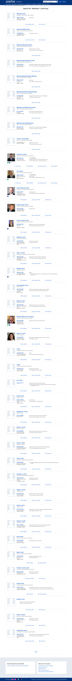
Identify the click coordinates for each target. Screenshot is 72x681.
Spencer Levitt (21, 521)
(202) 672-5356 (20, 17)
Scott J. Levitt (21, 443)
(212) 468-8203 (20, 337)
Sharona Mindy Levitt (23, 29)
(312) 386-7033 (20, 556)
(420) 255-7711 (20, 383)
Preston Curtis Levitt (23, 568)
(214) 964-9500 (20, 289)
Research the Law (21, 4)
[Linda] (11, 352)
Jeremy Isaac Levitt (22, 205)
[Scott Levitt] (11, 461)
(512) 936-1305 (20, 48)
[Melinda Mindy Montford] (11, 48)
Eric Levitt (20, 171)
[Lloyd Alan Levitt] (11, 633)
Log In (60, 1)
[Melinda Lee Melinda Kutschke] (11, 110)
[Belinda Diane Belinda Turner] (11, 64)
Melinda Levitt (21, 13)
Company (43, 679)
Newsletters (39, 4)
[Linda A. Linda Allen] (11, 142)
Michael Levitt (21, 237)
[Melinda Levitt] (11, 17)
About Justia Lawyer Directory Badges (45, 665)
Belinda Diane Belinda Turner (26, 60)
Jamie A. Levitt (21, 333)
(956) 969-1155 (20, 127)
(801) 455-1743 (20, 158)
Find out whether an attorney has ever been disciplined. (18, 665)
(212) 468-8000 (20, 431)
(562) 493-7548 (20, 224)
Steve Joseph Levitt (22, 285)
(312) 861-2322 (20, 368)
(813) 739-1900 (20, 399)
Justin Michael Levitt (23, 188)
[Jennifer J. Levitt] (11, 477)
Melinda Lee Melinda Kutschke (26, 107)
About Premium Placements (43, 670)
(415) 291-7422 (20, 256)
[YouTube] (12, 679)
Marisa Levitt (21, 505)
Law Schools (27, 4)
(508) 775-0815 (20, 175)
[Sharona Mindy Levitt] (11, 32)
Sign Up (64, 1)
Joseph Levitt (21, 599)
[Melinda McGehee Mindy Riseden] (11, 95)
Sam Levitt (20, 536)
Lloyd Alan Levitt (22, 630)
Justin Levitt (20, 396)
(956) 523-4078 (20, 80)
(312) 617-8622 (20, 208)
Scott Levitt (20, 458)
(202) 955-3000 (20, 304)
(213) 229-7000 (20, 524)
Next (36, 651)
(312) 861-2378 (20, 353)
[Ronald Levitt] (11, 271)
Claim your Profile (41, 668)
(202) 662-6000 (20, 446)
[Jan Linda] (11, 383)
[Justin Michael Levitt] (11, 191)
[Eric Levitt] (11, 174)
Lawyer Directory (10, 5)
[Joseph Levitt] (11, 602)
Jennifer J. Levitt (22, 474)
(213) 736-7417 (20, 191)
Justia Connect (33, 679)
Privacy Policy (56, 679)
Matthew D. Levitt (22, 411)
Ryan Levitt (20, 552)
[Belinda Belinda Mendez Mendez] (11, 79)
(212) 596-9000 (20, 540)
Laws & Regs (33, 4)
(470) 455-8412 (20, 64)
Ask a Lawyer (14, 4)
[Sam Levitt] (11, 540)
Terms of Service (51, 679)
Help (46, 679)
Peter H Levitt (21, 614)
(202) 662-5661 (20, 462)
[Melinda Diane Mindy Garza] (11, 126)
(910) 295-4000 (20, 320)
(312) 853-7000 (20, 493)
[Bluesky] (18, 679)
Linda (18, 349)
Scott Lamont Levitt (23, 220)
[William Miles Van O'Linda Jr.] (11, 320)
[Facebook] (14, 679)
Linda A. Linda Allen (23, 139)
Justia (6, 5)
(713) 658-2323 (20, 95)
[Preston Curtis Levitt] (11, 571)
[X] (19, 679)
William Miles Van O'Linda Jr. (25, 316)
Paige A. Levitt (21, 490)
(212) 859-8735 (20, 241)
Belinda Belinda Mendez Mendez (27, 76)
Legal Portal (39, 679)
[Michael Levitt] (11, 240)
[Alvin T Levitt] (11, 256)
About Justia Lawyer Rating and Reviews (46, 671)
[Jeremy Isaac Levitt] (11, 208)
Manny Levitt (21, 301)
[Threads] (17, 679)
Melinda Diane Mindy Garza (25, 123)
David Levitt (20, 583)
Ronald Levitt (21, 268)
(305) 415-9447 (20, 618)
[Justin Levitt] (11, 399)
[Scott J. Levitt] (11, 446)
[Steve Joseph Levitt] (11, 288)
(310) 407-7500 (20, 478)
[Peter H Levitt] (11, 618)
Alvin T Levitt (21, 253)
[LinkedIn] (11, 679)
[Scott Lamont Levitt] (11, 223)
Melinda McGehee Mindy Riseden (27, 92)
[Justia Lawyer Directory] (10, 2)
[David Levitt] (11, 586)
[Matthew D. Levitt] (11, 415)
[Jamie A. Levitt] (11, 336)
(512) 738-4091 (20, 111)
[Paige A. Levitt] (11, 493)
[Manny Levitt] (11, 304)
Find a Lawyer (8, 4)
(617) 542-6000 (20, 415)
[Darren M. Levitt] (11, 157)
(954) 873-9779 (20, 571)
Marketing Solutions (46, 4)
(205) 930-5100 (20, 272)
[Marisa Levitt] (11, 508)
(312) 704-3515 (20, 587)
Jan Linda (19, 380)
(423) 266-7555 (20, 634)
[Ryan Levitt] (11, 555)
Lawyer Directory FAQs (42, 667)
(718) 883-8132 (20, 33)
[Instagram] (15, 679)
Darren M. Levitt (22, 154)
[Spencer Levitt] (11, 524)
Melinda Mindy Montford (24, 45)
